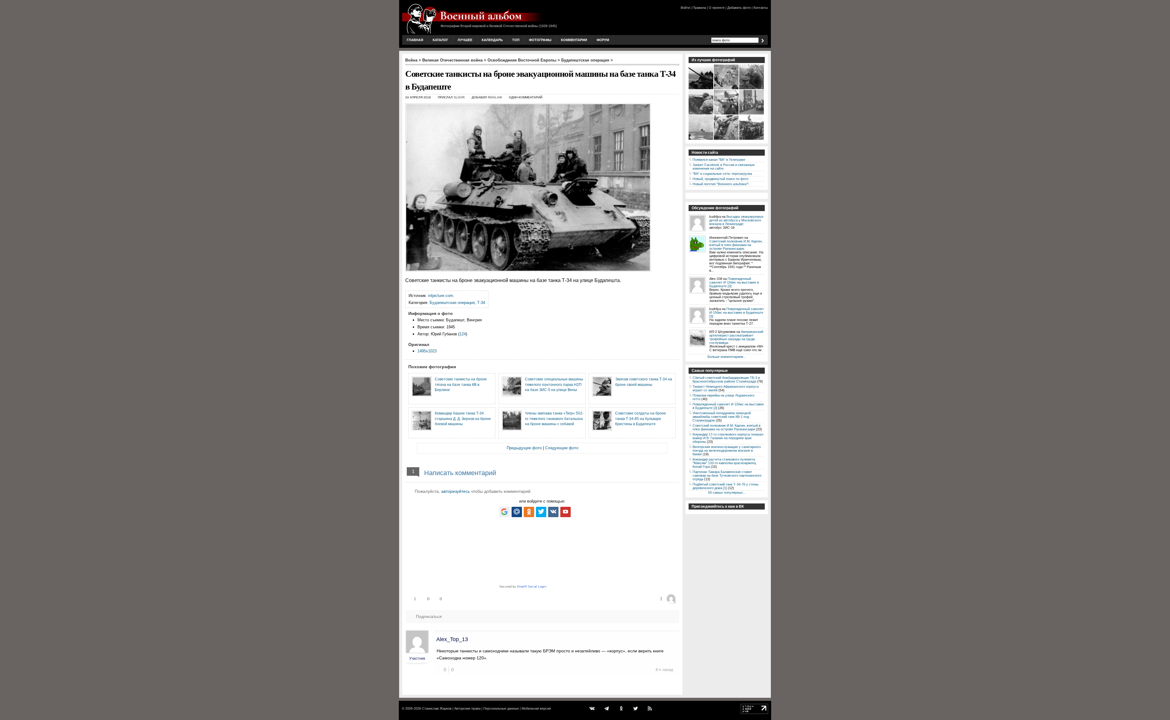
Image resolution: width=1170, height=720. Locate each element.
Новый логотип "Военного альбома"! (721, 184)
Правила (699, 7)
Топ (515, 40)
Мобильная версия (536, 708)
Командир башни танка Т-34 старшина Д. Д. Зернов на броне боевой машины (463, 418)
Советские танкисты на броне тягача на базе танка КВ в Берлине (461, 384)
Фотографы (540, 40)
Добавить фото (739, 7)
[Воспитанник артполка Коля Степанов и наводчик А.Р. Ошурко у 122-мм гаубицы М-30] (726, 114)
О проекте (717, 7)
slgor (459, 97)
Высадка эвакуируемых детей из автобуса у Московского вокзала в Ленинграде (736, 220)
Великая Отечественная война (452, 60)
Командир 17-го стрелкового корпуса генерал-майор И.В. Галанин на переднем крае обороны (728, 437)
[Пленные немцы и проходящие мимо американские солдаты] (751, 139)
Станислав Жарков (437, 708)
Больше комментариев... (726, 356)
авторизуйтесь (455, 491)
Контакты (760, 7)
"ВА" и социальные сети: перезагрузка (722, 173)
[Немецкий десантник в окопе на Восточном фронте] (701, 114)
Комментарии (574, 40)
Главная (415, 40)
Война (411, 60)
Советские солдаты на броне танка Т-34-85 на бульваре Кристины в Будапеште (640, 418)
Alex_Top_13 (452, 639)
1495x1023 (427, 351)
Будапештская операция (585, 60)
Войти (685, 7)
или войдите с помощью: (542, 501)
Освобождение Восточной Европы (522, 60)
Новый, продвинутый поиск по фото (720, 179)
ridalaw (495, 97)
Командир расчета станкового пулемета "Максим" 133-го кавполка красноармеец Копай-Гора (724, 462)
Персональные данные (501, 708)
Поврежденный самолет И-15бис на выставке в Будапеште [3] (734, 282)
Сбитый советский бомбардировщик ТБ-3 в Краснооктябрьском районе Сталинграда (726, 379)
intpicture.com (440, 295)
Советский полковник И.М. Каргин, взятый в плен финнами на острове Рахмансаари (736, 244)
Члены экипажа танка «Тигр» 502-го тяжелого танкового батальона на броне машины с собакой (554, 418)
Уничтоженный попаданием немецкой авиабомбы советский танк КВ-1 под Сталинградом (722, 416)
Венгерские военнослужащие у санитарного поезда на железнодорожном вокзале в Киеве (727, 450)
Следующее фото (561, 448)
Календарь (492, 40)
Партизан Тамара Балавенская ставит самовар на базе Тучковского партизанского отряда (727, 475)
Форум (603, 40)
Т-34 (481, 302)
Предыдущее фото (524, 448)
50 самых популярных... (727, 492)
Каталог (440, 40)
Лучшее (465, 40)
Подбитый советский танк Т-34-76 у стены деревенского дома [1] (725, 486)
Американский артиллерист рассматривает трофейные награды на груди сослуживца (736, 337)
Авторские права (467, 708)
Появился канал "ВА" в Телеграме (719, 159)
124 (462, 334)
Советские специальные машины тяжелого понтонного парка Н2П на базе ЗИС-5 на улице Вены (554, 384)
